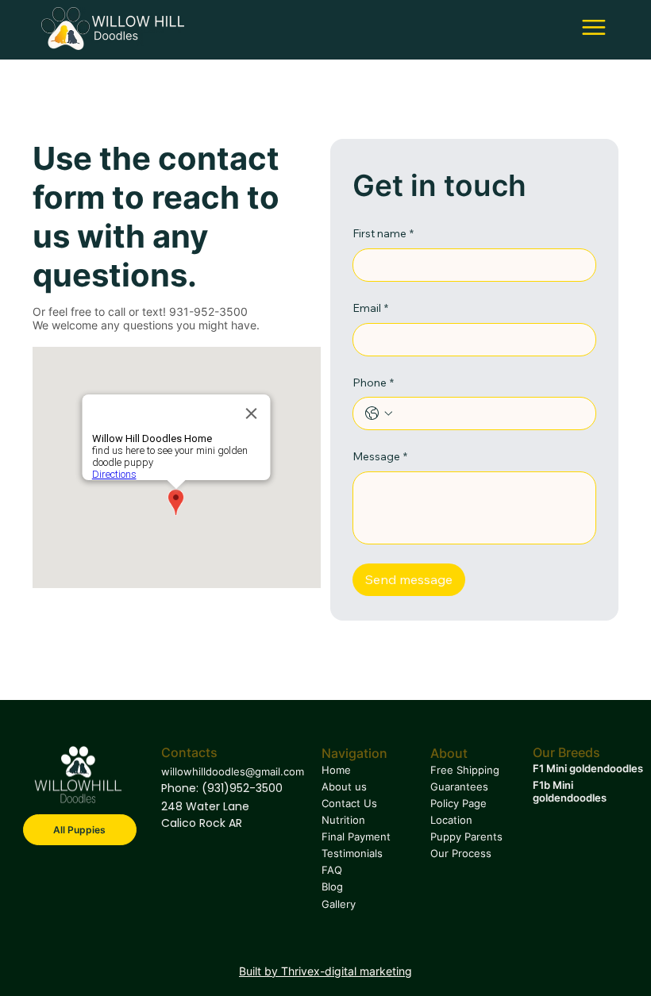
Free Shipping (464, 769)
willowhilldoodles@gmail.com (232, 771)
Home (336, 769)
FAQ (332, 869)
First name (383, 233)
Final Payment (356, 836)
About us (344, 786)
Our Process (460, 853)
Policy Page (458, 803)
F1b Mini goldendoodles (570, 791)
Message (379, 456)
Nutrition (343, 819)
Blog (332, 886)
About (449, 753)
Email (370, 308)
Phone (373, 382)
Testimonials (354, 853)
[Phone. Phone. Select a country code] (379, 413)
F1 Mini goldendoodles (588, 768)
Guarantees (459, 786)
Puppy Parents (466, 836)
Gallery (339, 904)
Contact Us (349, 803)
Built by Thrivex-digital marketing (325, 971)
